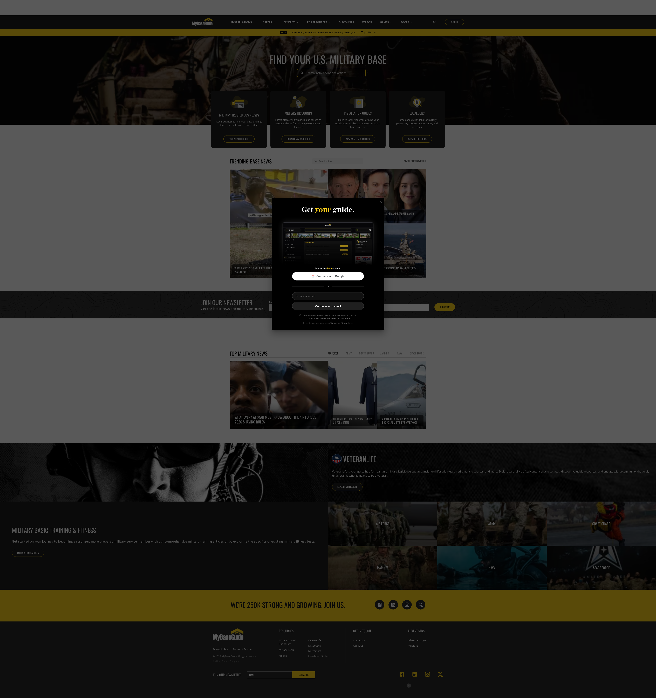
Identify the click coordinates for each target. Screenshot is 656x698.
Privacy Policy (346, 323)
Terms (333, 323)
